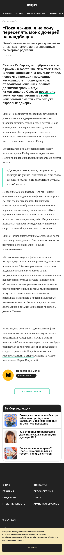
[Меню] (59, 5)
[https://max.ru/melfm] (58, 472)
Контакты (40, 485)
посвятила (47, 91)
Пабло (38, 497)
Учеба (19, 13)
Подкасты (9, 497)
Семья (7, 13)
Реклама (8, 491)
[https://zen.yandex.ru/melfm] (14, 472)
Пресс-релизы (43, 491)
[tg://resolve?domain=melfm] (5, 472)
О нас (6, 485)
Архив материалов (46, 504)
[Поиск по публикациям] (5, 5)
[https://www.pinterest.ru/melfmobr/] (40, 472)
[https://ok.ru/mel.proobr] (49, 472)
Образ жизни (36, 13)
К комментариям (31, 392)
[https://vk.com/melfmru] (23, 472)
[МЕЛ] (32, 5)
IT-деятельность (14, 504)
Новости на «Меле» (28, 371)
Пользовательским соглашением (19, 534)
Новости (9, 22)
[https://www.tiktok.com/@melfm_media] (32, 472)
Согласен (32, 548)
